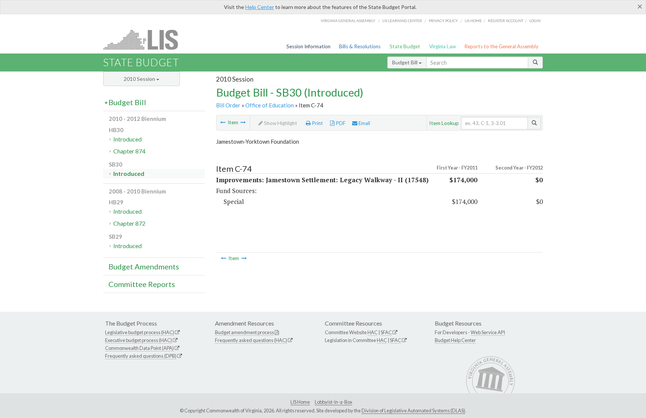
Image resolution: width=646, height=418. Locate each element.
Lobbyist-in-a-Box (333, 402)
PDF (340, 123)
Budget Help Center (455, 340)
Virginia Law (442, 46)
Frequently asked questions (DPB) (140, 356)
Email (363, 123)
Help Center (259, 7)
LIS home (473, 20)
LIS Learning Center (402, 20)
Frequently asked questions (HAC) (251, 340)
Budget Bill (405, 62)
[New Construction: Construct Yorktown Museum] (243, 122)
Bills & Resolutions (360, 46)
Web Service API (488, 332)
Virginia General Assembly (348, 20)
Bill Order (228, 105)
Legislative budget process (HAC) (139, 332)
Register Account (505, 20)
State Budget (405, 46)
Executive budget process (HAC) (138, 340)
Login (535, 20)
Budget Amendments (143, 266)
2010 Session (140, 79)
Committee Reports (141, 284)
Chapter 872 (129, 223)
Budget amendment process (244, 332)
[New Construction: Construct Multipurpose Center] (222, 122)
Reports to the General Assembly (501, 46)
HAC (372, 332)
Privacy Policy (443, 20)
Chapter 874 (129, 151)
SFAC (386, 332)
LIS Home (300, 402)
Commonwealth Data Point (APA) (139, 348)
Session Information (308, 46)
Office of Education (269, 105)
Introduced (127, 139)
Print (317, 123)
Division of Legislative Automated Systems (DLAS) (413, 411)
